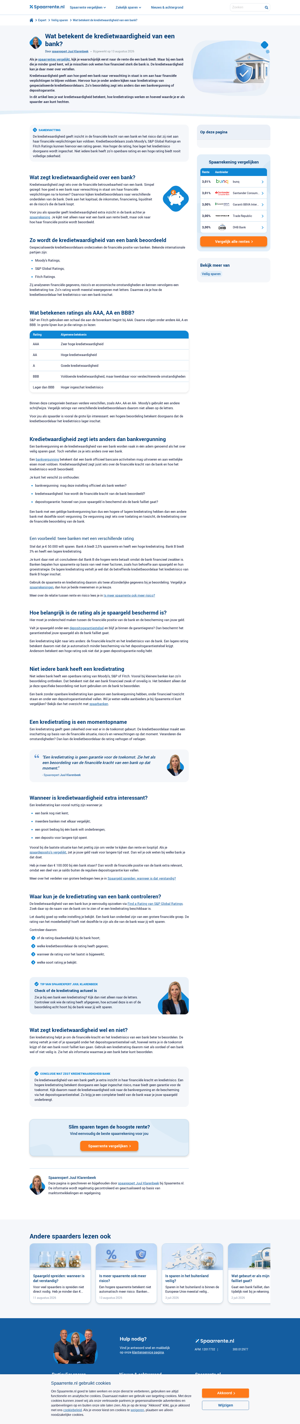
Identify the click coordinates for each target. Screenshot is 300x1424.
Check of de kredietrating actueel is (65, 990)
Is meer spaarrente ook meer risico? (129, 595)
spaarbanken (98, 704)
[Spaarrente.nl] (47, 7)
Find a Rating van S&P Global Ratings (155, 903)
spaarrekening (40, 217)
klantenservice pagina (148, 1352)
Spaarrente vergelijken (108, 1146)
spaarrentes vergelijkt (54, 59)
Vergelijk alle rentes (232, 241)
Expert (42, 20)
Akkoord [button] (224, 1393)
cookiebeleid (72, 1410)
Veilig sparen (59, 20)
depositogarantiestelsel (87, 628)
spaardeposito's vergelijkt (48, 852)
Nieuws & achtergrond (167, 7)
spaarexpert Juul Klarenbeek (70, 51)
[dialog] (150, 1399)
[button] (122, 1417)
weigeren (137, 1410)
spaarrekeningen (41, 587)
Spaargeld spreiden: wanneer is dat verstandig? (142, 878)
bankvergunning (47, 459)
